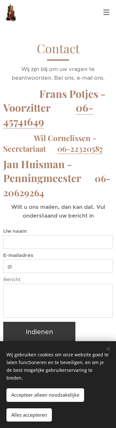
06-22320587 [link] (80, 148)
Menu (106, 11)
